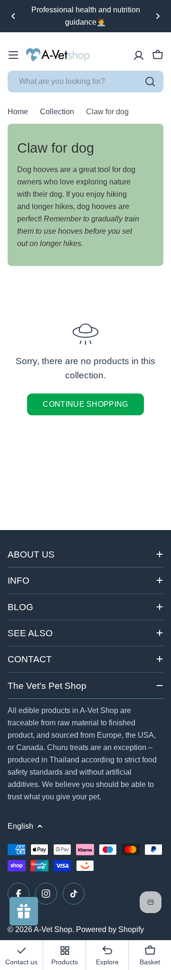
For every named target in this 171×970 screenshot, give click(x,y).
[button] (13, 16)
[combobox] (85, 81)
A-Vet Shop (53, 929)
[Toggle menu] (13, 55)
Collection (57, 112)
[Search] (150, 81)
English (20, 826)
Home (18, 112)
